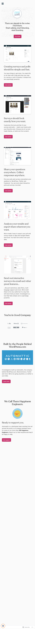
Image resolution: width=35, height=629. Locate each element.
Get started (8, 85)
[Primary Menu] (3, 4)
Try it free (17, 36)
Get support (6, 440)
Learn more (6, 381)
